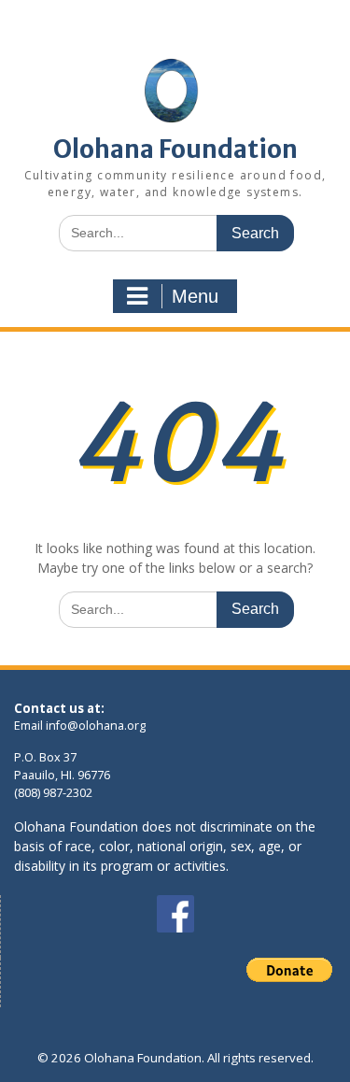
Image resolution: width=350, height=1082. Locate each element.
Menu (195, 296)
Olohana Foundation (175, 149)
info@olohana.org (96, 725)
